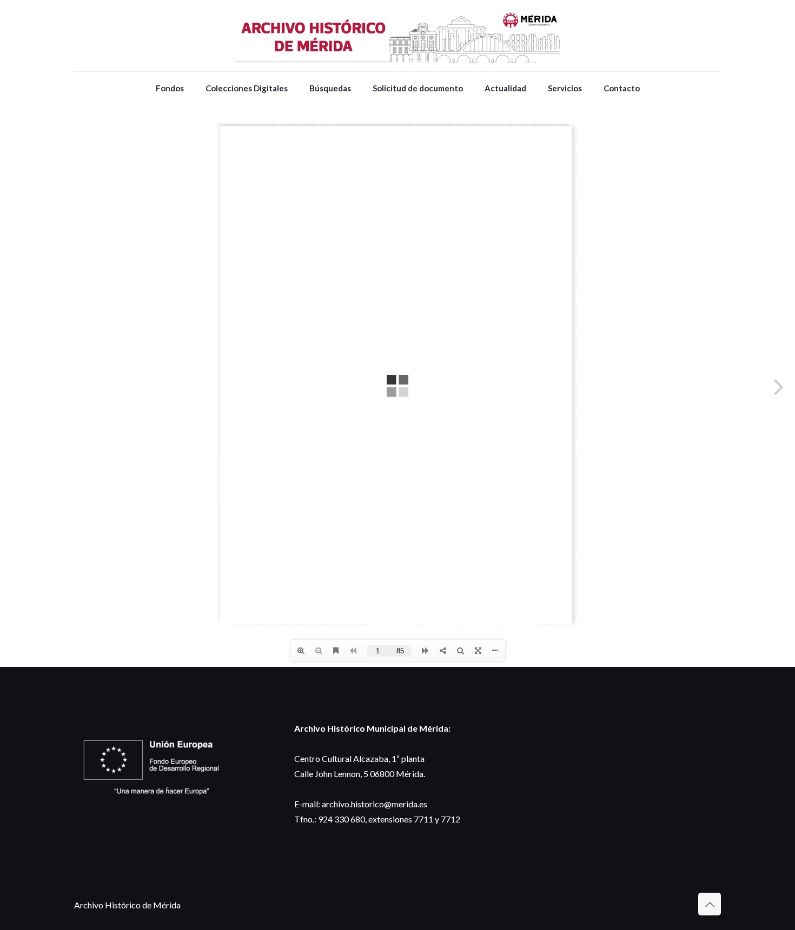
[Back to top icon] (709, 904)
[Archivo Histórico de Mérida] (397, 35)
